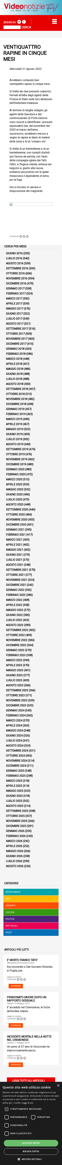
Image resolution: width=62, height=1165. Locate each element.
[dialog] (31, 1123)
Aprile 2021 (14, 544)
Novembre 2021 (16, 579)
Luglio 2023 (14, 680)
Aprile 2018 (14, 363)
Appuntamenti (13, 892)
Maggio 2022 (14, 610)
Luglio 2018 (14, 379)
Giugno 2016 (14, 253)
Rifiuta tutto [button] (31, 1151)
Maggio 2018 (14, 368)
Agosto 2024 (14, 745)
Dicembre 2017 (16, 343)
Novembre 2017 (16, 338)
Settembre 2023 (17, 690)
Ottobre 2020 (15, 514)
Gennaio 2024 (15, 710)
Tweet (24, 236)
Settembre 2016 (17, 268)
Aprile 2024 (14, 725)
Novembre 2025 (16, 821)
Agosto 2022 (14, 625)
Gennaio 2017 (15, 288)
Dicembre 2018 (16, 404)
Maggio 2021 (14, 549)
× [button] (58, 1085)
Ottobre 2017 (15, 333)
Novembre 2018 (16, 399)
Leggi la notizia (14, 977)
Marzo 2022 (14, 600)
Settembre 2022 (17, 630)
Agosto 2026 (14, 866)
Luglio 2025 (14, 800)
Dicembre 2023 (16, 705)
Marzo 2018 (14, 358)
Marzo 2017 (14, 298)
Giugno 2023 (14, 675)
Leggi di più (27, 1102)
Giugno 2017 (14, 313)
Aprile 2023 (14, 665)
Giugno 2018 (14, 374)
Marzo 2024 (14, 720)
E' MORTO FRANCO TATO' (22, 960)
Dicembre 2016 (16, 283)
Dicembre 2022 (16, 645)
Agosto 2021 (14, 564)
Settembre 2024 (17, 750)
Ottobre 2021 (15, 574)
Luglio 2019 (14, 439)
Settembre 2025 (17, 811)
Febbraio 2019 (16, 414)
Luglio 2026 (14, 861)
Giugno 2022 (14, 615)
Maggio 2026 (14, 851)
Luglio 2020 (14, 499)
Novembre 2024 (16, 760)
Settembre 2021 (17, 569)
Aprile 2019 (14, 424)
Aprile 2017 (14, 303)
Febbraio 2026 (16, 836)
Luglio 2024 (14, 740)
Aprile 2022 (14, 605)
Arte (8, 899)
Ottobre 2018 (15, 394)
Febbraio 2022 (16, 595)
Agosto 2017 (14, 323)
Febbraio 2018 (16, 353)
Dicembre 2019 (16, 464)
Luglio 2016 (14, 258)
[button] (31, 1159)
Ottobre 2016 (15, 273)
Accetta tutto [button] (31, 1143)
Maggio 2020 (14, 489)
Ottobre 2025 (15, 816)
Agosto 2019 (14, 444)
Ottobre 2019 (15, 454)
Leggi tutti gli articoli (28, 1080)
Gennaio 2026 (15, 831)
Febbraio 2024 (16, 715)
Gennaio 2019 (15, 409)
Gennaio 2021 (15, 529)
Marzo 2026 (14, 841)
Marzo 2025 (14, 780)
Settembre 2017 (17, 328)
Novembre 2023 (16, 700)
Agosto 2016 (14, 263)
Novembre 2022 (16, 640)
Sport (9, 932)
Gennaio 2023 (15, 650)
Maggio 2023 (14, 670)
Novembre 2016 (16, 278)
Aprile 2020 (14, 484)
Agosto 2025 (14, 805)
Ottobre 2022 (15, 635)
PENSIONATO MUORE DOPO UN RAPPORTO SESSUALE (26, 999)
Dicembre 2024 (16, 765)
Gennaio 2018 (15, 348)
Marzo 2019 (14, 419)
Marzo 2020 (14, 479)
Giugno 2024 (14, 735)
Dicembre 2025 (16, 826)
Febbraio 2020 (16, 474)
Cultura (10, 912)
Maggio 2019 (14, 429)
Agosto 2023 (14, 685)
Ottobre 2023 (15, 695)
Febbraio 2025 (16, 775)
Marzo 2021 (14, 539)
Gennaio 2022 (15, 590)
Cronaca (10, 905)
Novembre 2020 (16, 519)
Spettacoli (11, 926)
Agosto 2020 (14, 504)
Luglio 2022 (14, 620)
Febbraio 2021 (16, 534)
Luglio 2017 (14, 318)
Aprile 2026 (14, 846)
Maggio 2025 (14, 790)
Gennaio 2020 (15, 469)
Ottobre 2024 (15, 755)
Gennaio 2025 (15, 770)
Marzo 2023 (14, 660)
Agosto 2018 (14, 384)
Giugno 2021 (14, 554)
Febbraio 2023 (16, 655)
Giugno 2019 (14, 434)
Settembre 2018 (17, 389)
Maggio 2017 (14, 308)
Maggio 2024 (14, 730)
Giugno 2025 (14, 795)
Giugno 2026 (14, 856)
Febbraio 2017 (16, 293)
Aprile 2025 (14, 785)
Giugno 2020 (14, 494)
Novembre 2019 (16, 459)
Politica (10, 919)
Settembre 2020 (17, 509)
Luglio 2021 (14, 559)
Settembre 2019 (17, 449)
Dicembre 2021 (16, 584)
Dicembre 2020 (16, 524)
